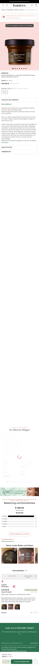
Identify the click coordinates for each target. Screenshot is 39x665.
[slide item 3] (17, 68)
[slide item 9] (25, 482)
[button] (19, 100)
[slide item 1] (13, 68)
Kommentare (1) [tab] (7, 539)
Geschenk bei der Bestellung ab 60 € (19, 1)
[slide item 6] (23, 68)
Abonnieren (34, 643)
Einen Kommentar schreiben (19, 534)
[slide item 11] (29, 482)
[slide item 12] (31, 482)
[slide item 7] (26, 68)
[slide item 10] (27, 482)
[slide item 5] (21, 68)
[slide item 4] (19, 68)
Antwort (4, 612)
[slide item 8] (22, 482)
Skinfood (4, 73)
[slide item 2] (15, 68)
